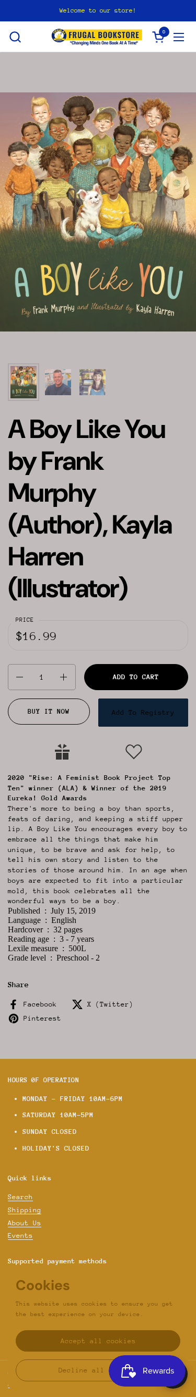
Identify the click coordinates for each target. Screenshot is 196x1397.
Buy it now (49, 711)
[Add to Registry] (62, 751)
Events (20, 1235)
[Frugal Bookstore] (97, 37)
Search (20, 1197)
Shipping (24, 1210)
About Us (24, 1223)
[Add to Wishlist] (133, 751)
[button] (14, 36)
